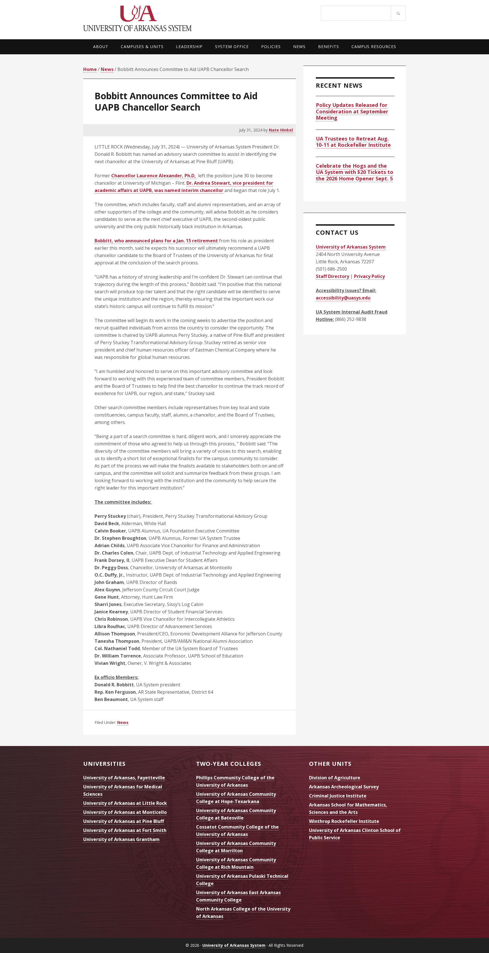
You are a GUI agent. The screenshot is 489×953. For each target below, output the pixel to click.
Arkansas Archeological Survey (344, 787)
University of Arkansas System (163, 18)
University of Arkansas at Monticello (125, 812)
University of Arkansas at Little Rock (125, 803)
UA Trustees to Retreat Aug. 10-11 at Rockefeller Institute (353, 141)
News (122, 722)
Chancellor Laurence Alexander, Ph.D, (154, 176)
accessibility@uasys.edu (343, 298)
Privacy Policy (369, 276)
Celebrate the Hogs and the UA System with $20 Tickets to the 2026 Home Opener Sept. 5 (354, 172)
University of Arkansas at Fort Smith (124, 830)
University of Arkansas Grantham (121, 839)
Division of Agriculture (334, 778)
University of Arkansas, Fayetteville (124, 778)
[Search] (398, 13)
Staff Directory (332, 276)
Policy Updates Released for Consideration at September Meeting (352, 111)
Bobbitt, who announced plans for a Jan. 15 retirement (156, 241)
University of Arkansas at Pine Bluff (123, 821)
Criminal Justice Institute (337, 796)
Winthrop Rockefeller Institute (344, 821)
